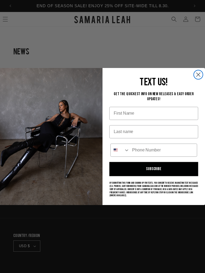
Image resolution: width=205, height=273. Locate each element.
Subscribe (153, 168)
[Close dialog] (198, 74)
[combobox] (120, 150)
